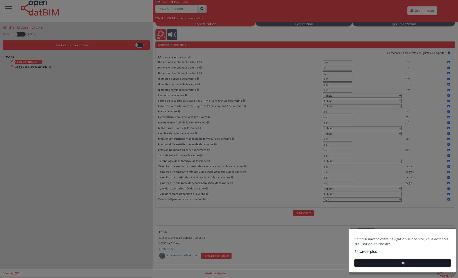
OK (402, 263)
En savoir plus (365, 251)
